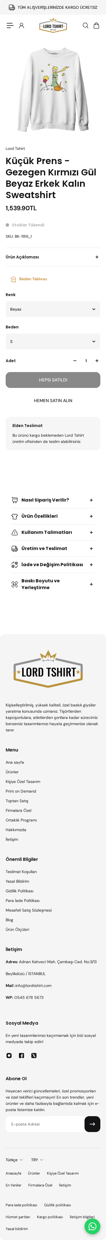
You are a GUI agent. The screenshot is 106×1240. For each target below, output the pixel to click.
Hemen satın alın (53, 401)
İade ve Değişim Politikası (52, 564)
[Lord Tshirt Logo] (53, 25)
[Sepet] (96, 25)
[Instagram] (9, 1055)
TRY (34, 1159)
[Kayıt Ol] (92, 1124)
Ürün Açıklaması (22, 257)
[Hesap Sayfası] (21, 25)
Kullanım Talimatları (46, 532)
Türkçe (12, 1159)
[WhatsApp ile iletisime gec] (92, 1226)
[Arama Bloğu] (85, 25)
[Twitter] (34, 1055)
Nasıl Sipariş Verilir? (45, 500)
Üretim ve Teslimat (44, 548)
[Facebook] (21, 1055)
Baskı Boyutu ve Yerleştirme (40, 584)
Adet (11, 361)
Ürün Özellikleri (39, 516)
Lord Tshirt (15, 148)
